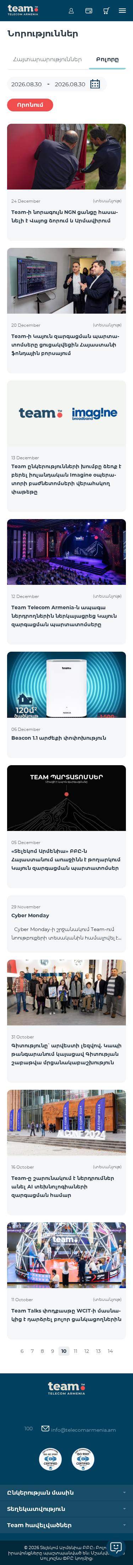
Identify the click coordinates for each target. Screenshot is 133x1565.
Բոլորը (107, 59)
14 (110, 1351)
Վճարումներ (89, 10)
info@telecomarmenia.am (83, 1430)
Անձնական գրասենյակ (71, 10)
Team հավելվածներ (39, 1525)
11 (75, 1351)
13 (98, 1351)
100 (28, 1428)
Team (23, 10)
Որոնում (30, 104)
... (95, 83)
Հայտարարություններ (47, 59)
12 (86, 1351)
